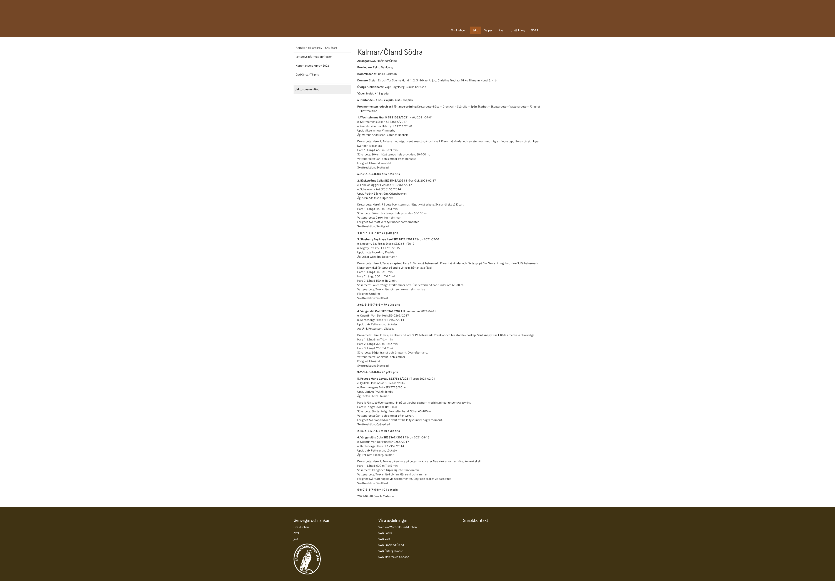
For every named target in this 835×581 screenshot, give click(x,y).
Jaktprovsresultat (307, 89)
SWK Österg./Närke (390, 551)
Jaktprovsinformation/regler (314, 56)
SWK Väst (384, 539)
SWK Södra (385, 533)
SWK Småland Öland (391, 545)
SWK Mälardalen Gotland (393, 557)
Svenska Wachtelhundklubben (397, 527)
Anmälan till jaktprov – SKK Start (316, 47)
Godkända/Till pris (307, 74)
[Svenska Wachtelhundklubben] (312, 18)
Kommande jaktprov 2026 (312, 65)
